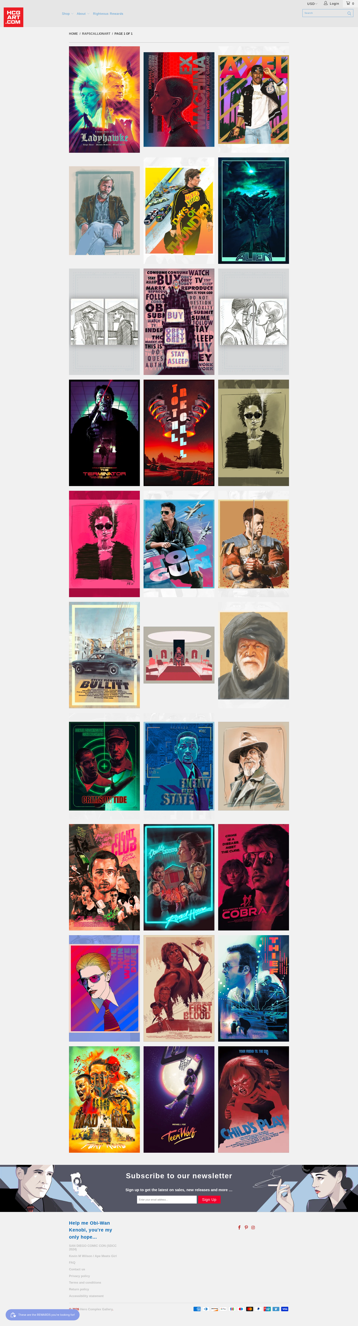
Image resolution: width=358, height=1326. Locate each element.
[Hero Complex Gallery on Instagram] (253, 1227)
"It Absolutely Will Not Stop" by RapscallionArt (104, 433)
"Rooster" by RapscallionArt (253, 766)
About (82, 13)
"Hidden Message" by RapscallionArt (179, 322)
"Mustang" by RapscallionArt (104, 655)
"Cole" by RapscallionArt (179, 210)
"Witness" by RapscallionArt (104, 1099)
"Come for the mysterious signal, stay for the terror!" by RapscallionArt (253, 210)
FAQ (72, 1262)
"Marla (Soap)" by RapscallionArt (104, 544)
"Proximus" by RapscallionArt (253, 655)
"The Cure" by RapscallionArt (253, 877)
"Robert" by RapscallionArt (179, 766)
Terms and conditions (85, 1282)
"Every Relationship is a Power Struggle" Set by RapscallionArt (104, 322)
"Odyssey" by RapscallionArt (179, 655)
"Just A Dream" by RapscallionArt (179, 433)
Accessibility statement (86, 1296)
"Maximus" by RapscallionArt (253, 544)
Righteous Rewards (108, 13)
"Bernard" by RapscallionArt (104, 210)
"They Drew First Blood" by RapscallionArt (179, 988)
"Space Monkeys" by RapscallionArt (104, 877)
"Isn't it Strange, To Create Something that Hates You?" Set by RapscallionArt (253, 322)
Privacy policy (79, 1276)
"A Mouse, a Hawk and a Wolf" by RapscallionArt (104, 99)
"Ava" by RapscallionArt (179, 99)
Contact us (77, 1269)
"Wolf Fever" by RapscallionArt (179, 1099)
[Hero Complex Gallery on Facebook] (239, 1227)
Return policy (79, 1289)
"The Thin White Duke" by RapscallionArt (104, 988)
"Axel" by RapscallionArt (253, 99)
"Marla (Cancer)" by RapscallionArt (253, 433)
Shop (66, 13)
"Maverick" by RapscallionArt (179, 544)
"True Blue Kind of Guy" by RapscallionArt (253, 988)
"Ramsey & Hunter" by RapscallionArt (104, 766)
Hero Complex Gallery (96, 1309)
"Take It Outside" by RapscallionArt (179, 877)
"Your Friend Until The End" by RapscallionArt (253, 1099)
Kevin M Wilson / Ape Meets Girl (93, 1256)
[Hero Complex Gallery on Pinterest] (246, 1227)
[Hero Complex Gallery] (30, 17)
